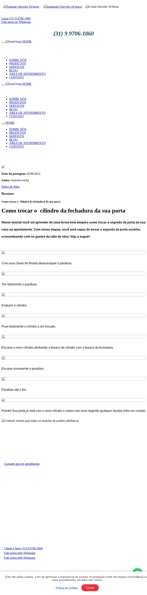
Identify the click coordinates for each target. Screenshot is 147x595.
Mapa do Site (87, 564)
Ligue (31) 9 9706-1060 (16, 18)
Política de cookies (63, 564)
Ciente (90, 587)
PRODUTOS (17, 63)
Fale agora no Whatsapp (16, 22)
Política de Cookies (67, 587)
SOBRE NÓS (17, 60)
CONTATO (16, 77)
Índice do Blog (11, 186)
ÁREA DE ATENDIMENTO (27, 74)
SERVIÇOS (16, 67)
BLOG (13, 70)
